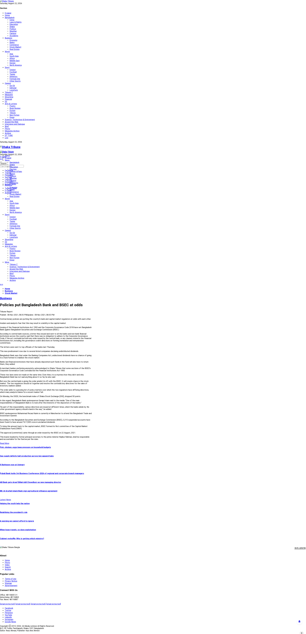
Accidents (14, 36)
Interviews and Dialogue (15, 124)
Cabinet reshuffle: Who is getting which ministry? (22, 538)
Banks (12, 42)
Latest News (5, 500)
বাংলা (1, 159)
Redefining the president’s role (13, 512)
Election (13, 169)
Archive (8, 133)
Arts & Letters (11, 104)
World (7, 51)
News (7, 160)
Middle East (15, 61)
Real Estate (14, 49)
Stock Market (15, 47)
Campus (13, 33)
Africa (12, 58)
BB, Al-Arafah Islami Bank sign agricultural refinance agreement (28, 491)
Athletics (13, 76)
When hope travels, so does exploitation (18, 530)
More (7, 262)
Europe (12, 63)
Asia (11, 54)
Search (8, 567)
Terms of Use (10, 579)
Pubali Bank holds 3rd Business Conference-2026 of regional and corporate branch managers (42, 473)
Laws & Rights (16, 22)
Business (8, 38)
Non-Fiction (14, 115)
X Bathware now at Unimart (12, 465)
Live (6, 138)
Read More (4, 443)
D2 (6, 101)
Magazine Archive (12, 131)
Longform (14, 90)
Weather (13, 31)
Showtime (9, 97)
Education (14, 24)
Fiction (12, 110)
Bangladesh (9, 17)
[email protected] (7, 604)
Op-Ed (12, 85)
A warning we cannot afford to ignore (17, 521)
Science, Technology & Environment (20, 119)
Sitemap (8, 583)
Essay (12, 117)
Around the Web (11, 122)
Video (7, 565)
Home (7, 15)
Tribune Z (9, 92)
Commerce (14, 45)
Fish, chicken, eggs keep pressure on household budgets (25, 447)
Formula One (15, 79)
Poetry (12, 106)
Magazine (9, 95)
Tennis (12, 74)
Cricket (13, 70)
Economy (13, 40)
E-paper (8, 13)
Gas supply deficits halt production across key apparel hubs (27, 456)
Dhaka (12, 27)
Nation (12, 174)
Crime (12, 20)
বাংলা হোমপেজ (300, 548)
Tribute (13, 113)
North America (16, 65)
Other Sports (15, 81)
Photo (7, 129)
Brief (7, 126)
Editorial (13, 88)
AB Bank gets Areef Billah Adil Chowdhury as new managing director (30, 482)
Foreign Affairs (16, 171)
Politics (13, 29)
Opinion (8, 83)
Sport (7, 67)
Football (13, 72)
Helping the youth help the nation (15, 503)
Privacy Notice (11, 581)
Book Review (15, 108)
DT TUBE (9, 135)
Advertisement (11, 585)
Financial (8, 99)
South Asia (14, 56)
